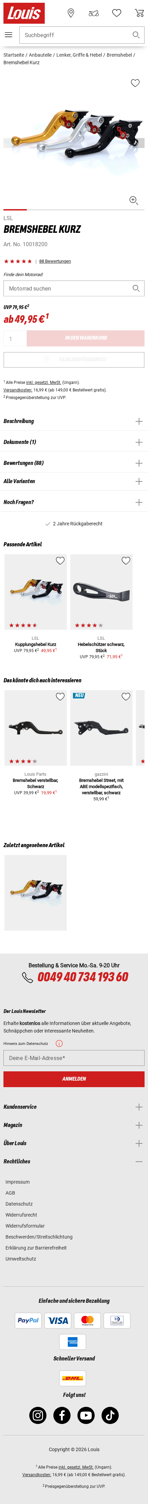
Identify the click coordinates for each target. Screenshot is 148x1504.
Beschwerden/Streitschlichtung (39, 1237)
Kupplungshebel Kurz (35, 644)
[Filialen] (71, 13)
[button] (136, 35)
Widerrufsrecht (21, 1215)
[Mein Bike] (93, 13)
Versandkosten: (17, 390)
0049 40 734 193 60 (82, 977)
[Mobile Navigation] (8, 35)
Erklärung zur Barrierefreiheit (36, 1248)
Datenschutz (19, 1204)
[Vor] (139, 143)
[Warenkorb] (139, 13)
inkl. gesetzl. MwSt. (43, 382)
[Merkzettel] (117, 13)
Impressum (18, 1182)
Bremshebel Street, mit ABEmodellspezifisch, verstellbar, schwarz (101, 786)
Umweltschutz (21, 1259)
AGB (10, 1193)
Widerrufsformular (25, 1226)
